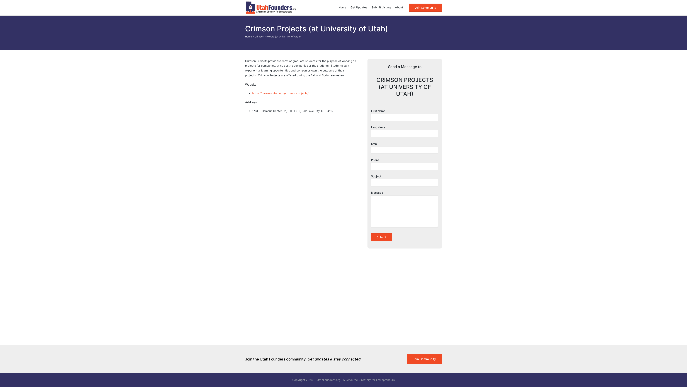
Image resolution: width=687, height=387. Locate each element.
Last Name (378, 127)
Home (248, 36)
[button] (425, 8)
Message (377, 192)
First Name (378, 111)
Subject (376, 176)
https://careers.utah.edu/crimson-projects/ (280, 93)
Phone (375, 160)
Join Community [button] (424, 359)
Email (374, 143)
